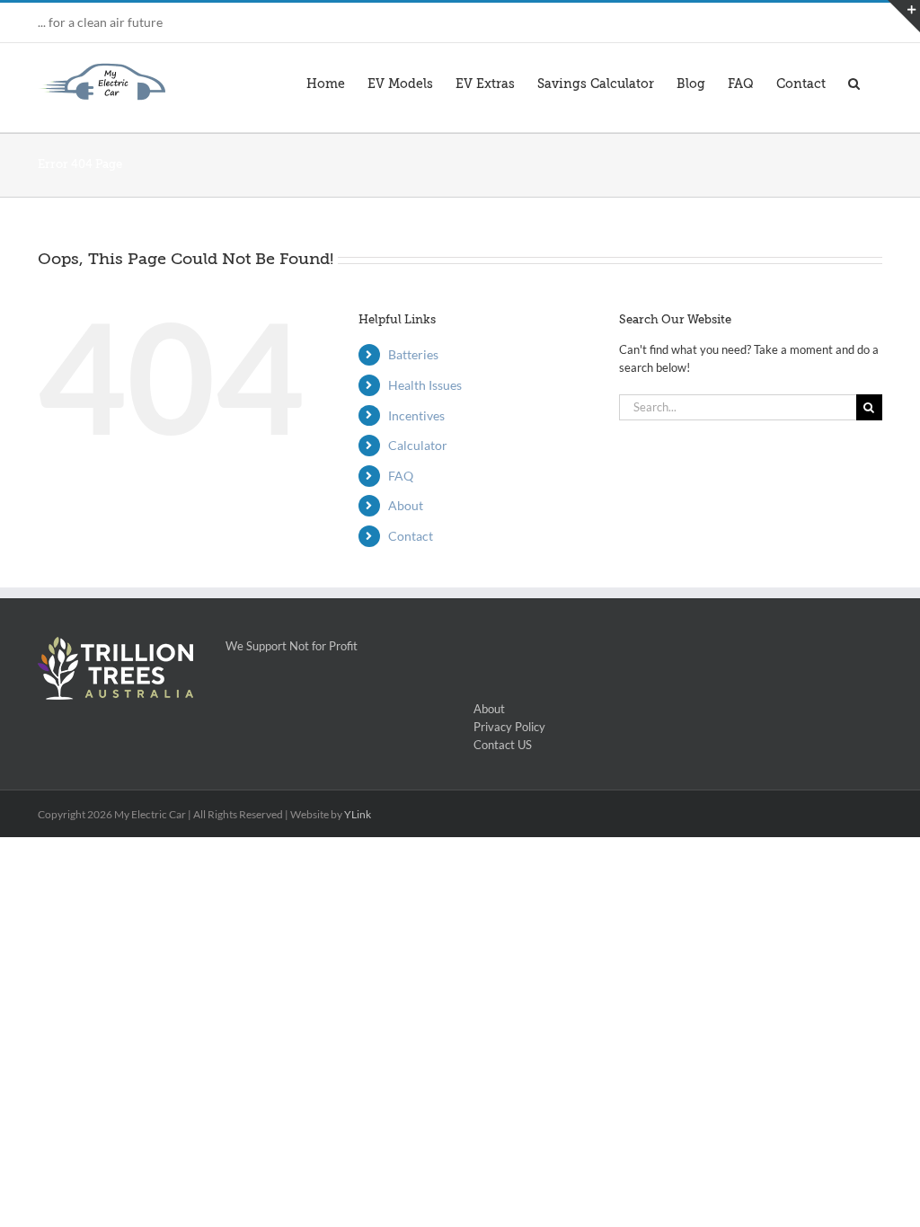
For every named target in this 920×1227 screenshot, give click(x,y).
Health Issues (425, 385)
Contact (410, 535)
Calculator (417, 445)
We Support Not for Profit (282, 646)
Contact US (502, 744)
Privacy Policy (509, 726)
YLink (357, 814)
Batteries (413, 354)
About (405, 505)
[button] (854, 81)
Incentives (416, 415)
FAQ (400, 475)
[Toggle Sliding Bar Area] (904, 16)
